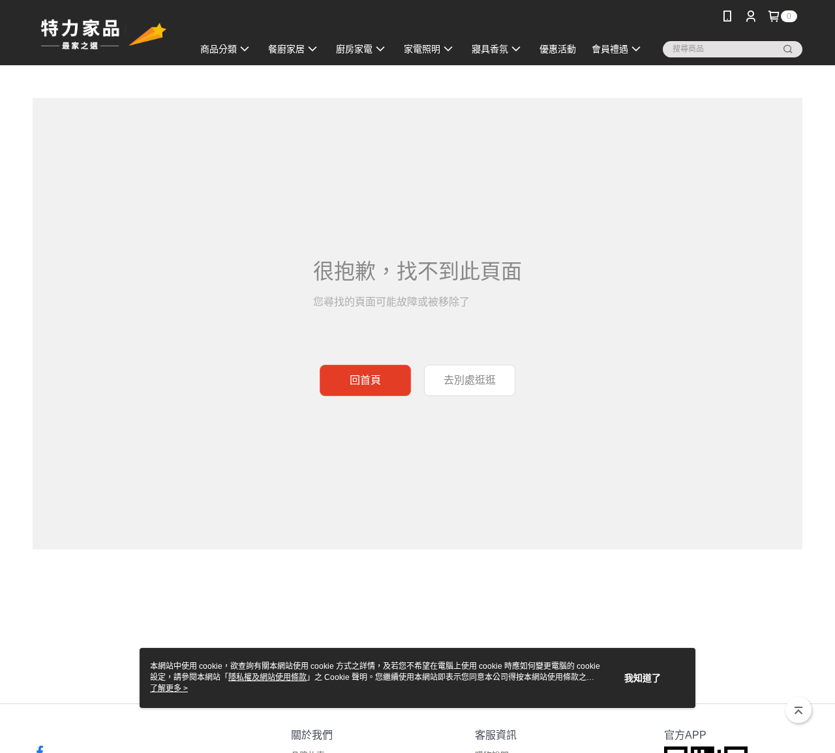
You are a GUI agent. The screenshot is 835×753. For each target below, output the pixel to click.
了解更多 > (169, 688)
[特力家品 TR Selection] (105, 34)
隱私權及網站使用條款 (267, 677)
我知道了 (642, 678)
